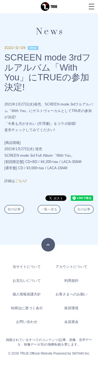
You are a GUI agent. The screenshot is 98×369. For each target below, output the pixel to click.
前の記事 (14, 209)
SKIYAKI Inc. (81, 353)
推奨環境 (71, 308)
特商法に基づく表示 (27, 308)
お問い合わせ (26, 322)
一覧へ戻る (49, 209)
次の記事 (83, 209)
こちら (20, 181)
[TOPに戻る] (48, 245)
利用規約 (71, 281)
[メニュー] (91, 6)
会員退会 (71, 322)
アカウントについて (71, 267)
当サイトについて (27, 267)
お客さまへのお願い (71, 294)
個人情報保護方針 (27, 294)
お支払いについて (27, 281)
